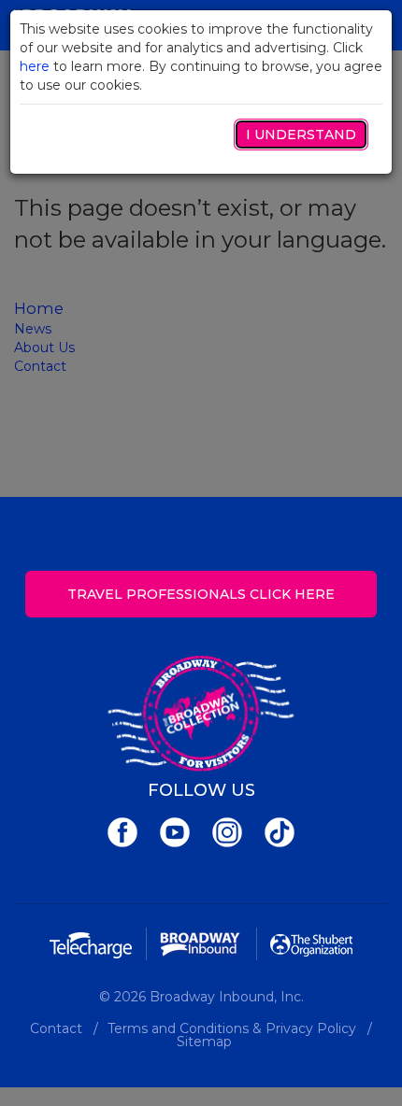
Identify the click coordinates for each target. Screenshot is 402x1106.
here (35, 66)
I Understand (301, 134)
